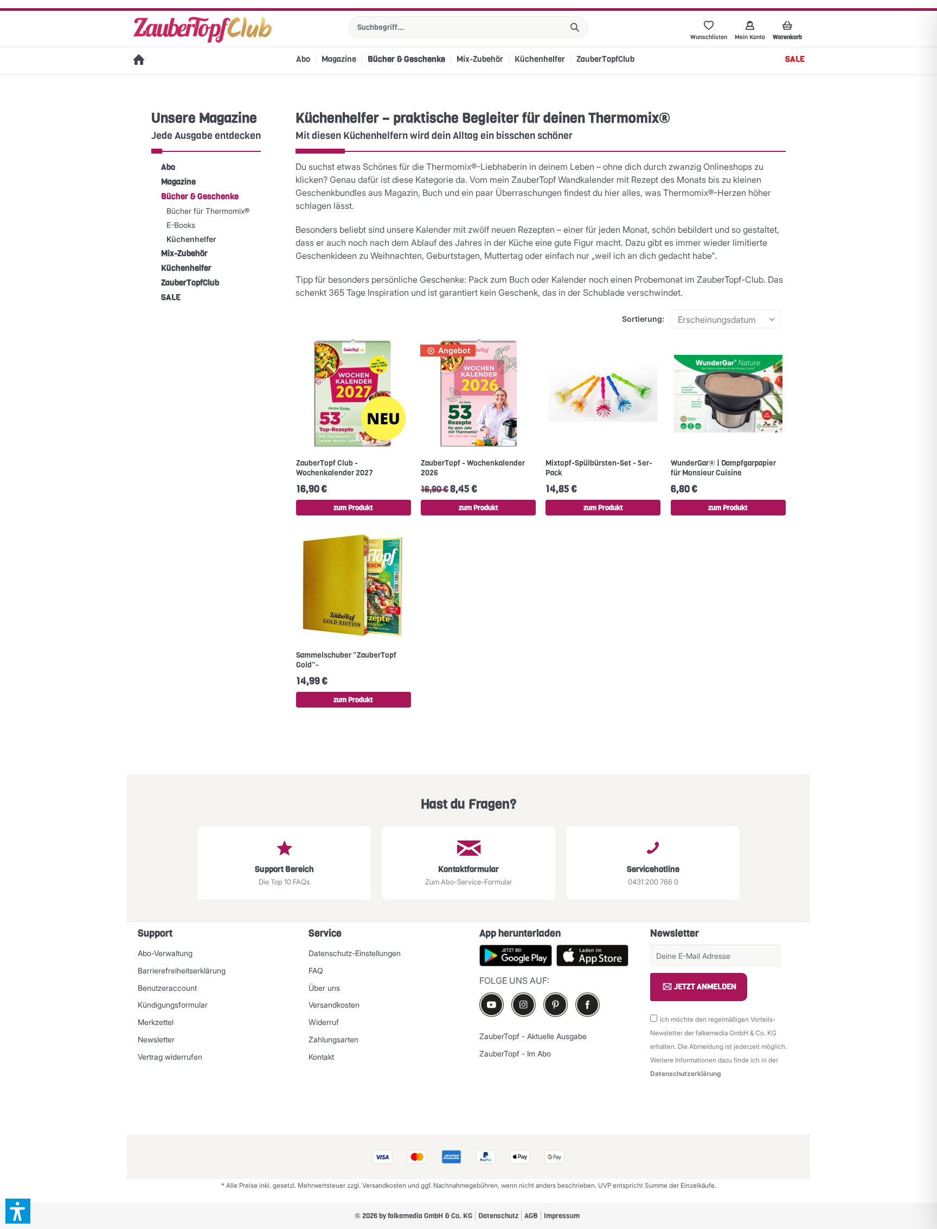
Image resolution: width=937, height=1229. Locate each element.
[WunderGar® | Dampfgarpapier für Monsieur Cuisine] (728, 393)
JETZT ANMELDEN (705, 987)
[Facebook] (587, 1004)
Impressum (562, 1215)
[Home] (139, 60)
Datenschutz (498, 1215)
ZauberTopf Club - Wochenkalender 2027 (334, 468)
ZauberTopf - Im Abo (515, 1053)
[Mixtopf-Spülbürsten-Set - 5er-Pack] (602, 393)
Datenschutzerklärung (685, 1073)
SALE (171, 297)
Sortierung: (643, 318)
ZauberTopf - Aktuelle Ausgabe (533, 1036)
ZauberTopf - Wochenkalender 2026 (473, 468)
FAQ (316, 970)
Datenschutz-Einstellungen (355, 953)
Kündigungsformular (173, 1004)
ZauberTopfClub (190, 282)
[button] (17, 1211)
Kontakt (321, 1056)
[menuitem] (468, 27)
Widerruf (324, 1022)
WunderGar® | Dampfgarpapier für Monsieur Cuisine (723, 468)
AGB (531, 1215)
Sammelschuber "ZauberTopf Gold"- (346, 660)
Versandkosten (334, 1004)
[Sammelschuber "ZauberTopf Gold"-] (353, 585)
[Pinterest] (555, 1004)
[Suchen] (575, 27)
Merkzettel (156, 1022)
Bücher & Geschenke (200, 196)
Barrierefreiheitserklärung (182, 970)
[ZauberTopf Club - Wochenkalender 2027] (353, 393)
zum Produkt (353, 507)
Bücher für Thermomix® (207, 210)
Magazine (178, 181)
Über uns (324, 987)
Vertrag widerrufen (170, 1056)
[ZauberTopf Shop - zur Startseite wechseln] (202, 29)
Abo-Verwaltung (165, 953)
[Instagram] (523, 1004)
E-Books (180, 225)
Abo (168, 167)
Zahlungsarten (333, 1039)
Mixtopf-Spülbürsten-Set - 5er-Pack (598, 468)
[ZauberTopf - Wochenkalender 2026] (478, 393)
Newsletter (156, 1039)
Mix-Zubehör (184, 253)
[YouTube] (491, 1004)
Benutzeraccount (167, 987)
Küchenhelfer (191, 239)
